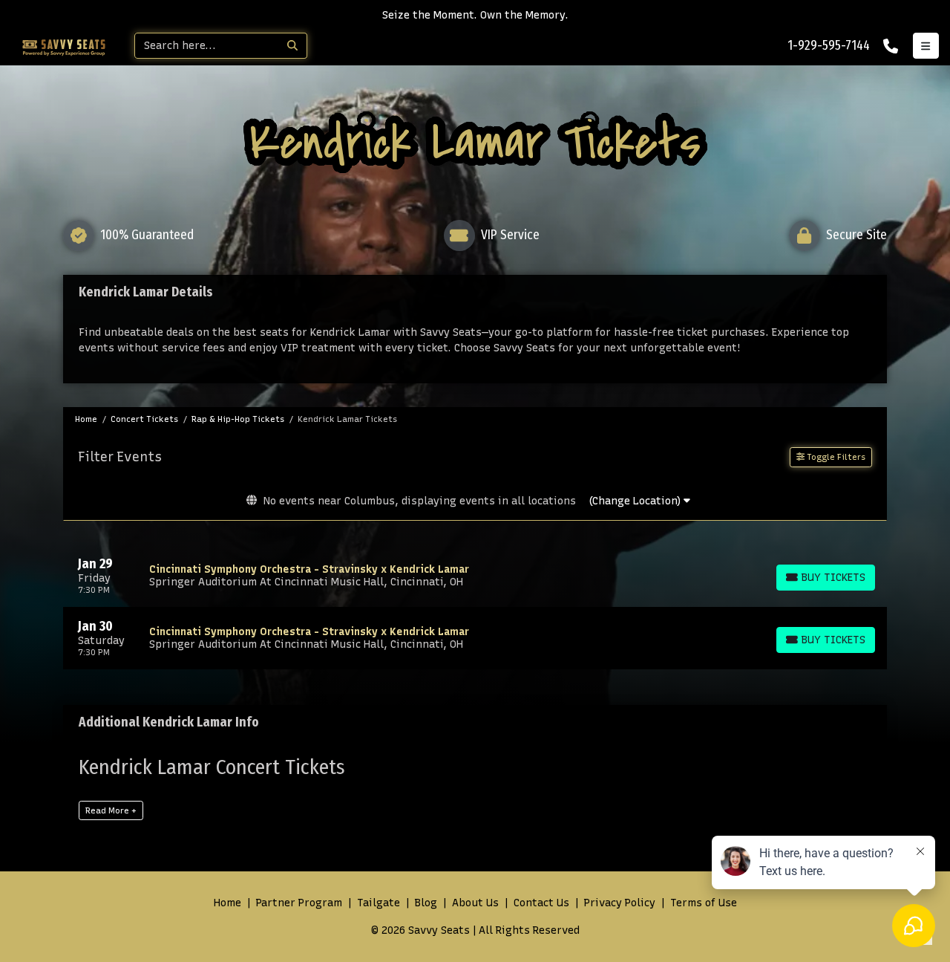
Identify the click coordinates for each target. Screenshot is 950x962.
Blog (426, 903)
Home (227, 903)
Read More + (111, 810)
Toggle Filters (835, 457)
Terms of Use (703, 903)
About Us (475, 903)
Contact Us (541, 903)
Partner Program (299, 903)
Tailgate (378, 903)
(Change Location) (636, 501)
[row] (475, 576)
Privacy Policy (619, 903)
